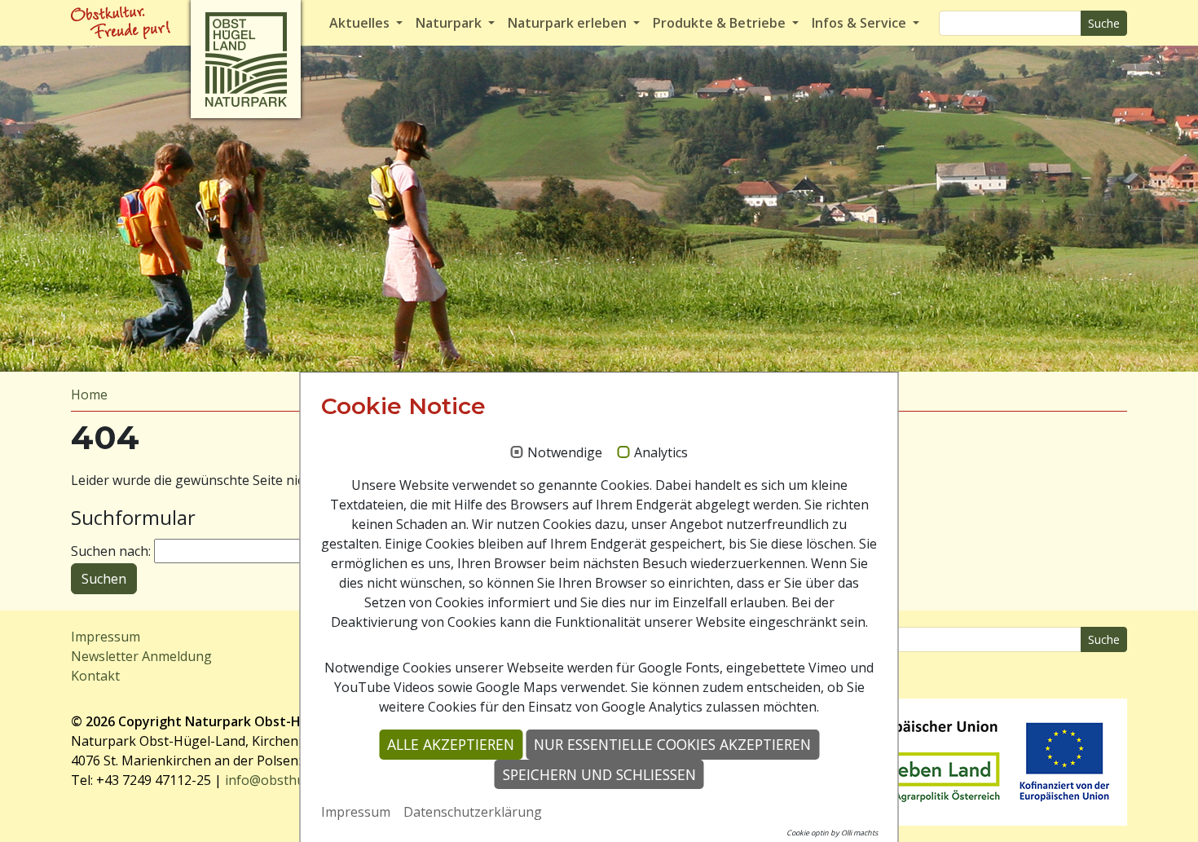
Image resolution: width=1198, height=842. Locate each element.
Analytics (661, 453)
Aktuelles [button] (361, 23)
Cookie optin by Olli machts (832, 832)
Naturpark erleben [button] (569, 23)
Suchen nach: (111, 551)
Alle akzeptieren (450, 744)
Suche (1104, 23)
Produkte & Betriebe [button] (721, 23)
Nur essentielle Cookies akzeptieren (672, 744)
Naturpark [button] (450, 23)
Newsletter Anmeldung (141, 656)
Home (89, 394)
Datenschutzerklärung (472, 812)
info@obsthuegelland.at (298, 780)
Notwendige (564, 453)
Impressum (105, 637)
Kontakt (95, 676)
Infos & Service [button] (861, 23)
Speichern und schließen (599, 774)
